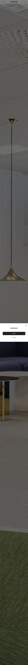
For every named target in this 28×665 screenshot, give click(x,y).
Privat (14, 337)
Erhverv (14, 333)
